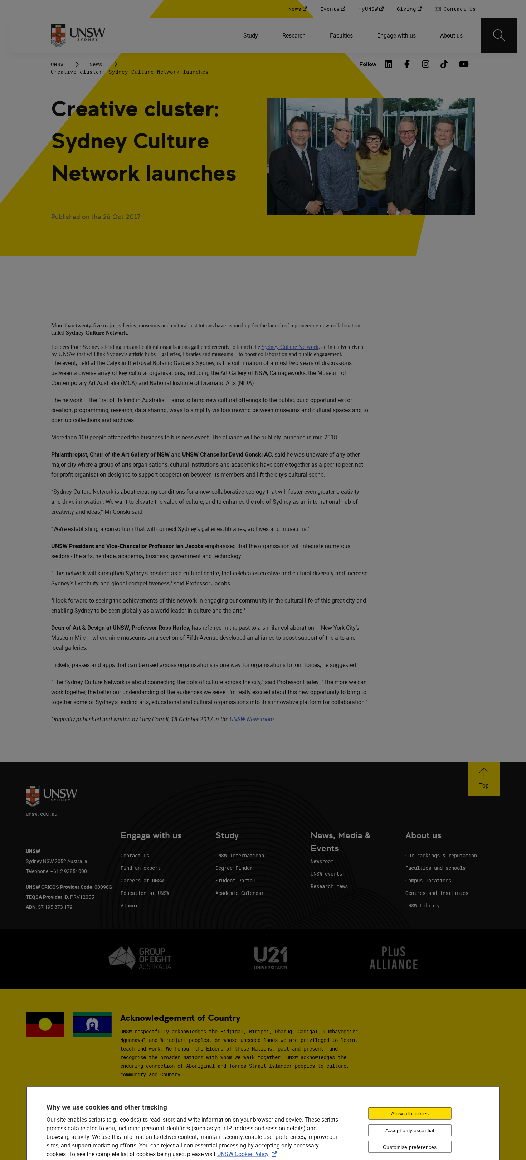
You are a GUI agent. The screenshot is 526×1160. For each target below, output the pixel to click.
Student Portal (235, 880)
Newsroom (322, 861)
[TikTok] (444, 64)
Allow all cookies (410, 1113)
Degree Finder (234, 867)
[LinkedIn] (388, 64)
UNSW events (326, 873)
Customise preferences (410, 1147)
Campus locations (428, 880)
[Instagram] (426, 64)
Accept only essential (409, 1130)
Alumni (129, 905)
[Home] (78, 35)
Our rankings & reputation (441, 855)
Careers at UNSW (142, 880)
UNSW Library (422, 905)
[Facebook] (407, 64)
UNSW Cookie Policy (248, 1154)
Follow (367, 64)
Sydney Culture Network (290, 347)
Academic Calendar (239, 893)
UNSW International (241, 855)
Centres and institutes (436, 893)
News (95, 64)
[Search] (499, 35)
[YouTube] (463, 64)
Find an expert (141, 867)
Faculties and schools (435, 867)
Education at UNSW (145, 893)
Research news (329, 886)
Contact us (135, 855)
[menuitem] (251, 35)
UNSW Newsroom (252, 719)
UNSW (57, 64)
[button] (484, 779)
